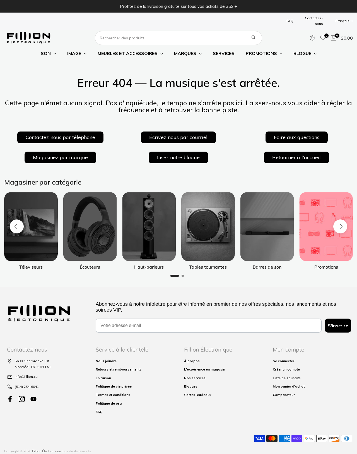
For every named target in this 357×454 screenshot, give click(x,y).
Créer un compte (286, 369)
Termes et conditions (113, 395)
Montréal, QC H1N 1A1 (33, 367)
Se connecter (283, 361)
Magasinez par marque (60, 157)
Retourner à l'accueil (296, 157)
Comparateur (284, 395)
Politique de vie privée (114, 386)
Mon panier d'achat (289, 386)
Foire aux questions (296, 137)
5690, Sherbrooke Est (32, 361)
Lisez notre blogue (178, 157)
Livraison (103, 378)
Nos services (195, 378)
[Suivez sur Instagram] (22, 399)
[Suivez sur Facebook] (10, 399)
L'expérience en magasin (204, 369)
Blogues (190, 386)
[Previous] (17, 226)
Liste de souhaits (287, 378)
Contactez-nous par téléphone (60, 137)
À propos (192, 361)
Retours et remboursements (118, 369)
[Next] (340, 226)
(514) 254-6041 (27, 386)
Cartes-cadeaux (197, 395)
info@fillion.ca (26, 376)
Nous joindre (106, 361)
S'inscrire (338, 325)
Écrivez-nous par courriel (178, 137)
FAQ (289, 21)
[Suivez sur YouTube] (33, 399)
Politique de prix (109, 403)
